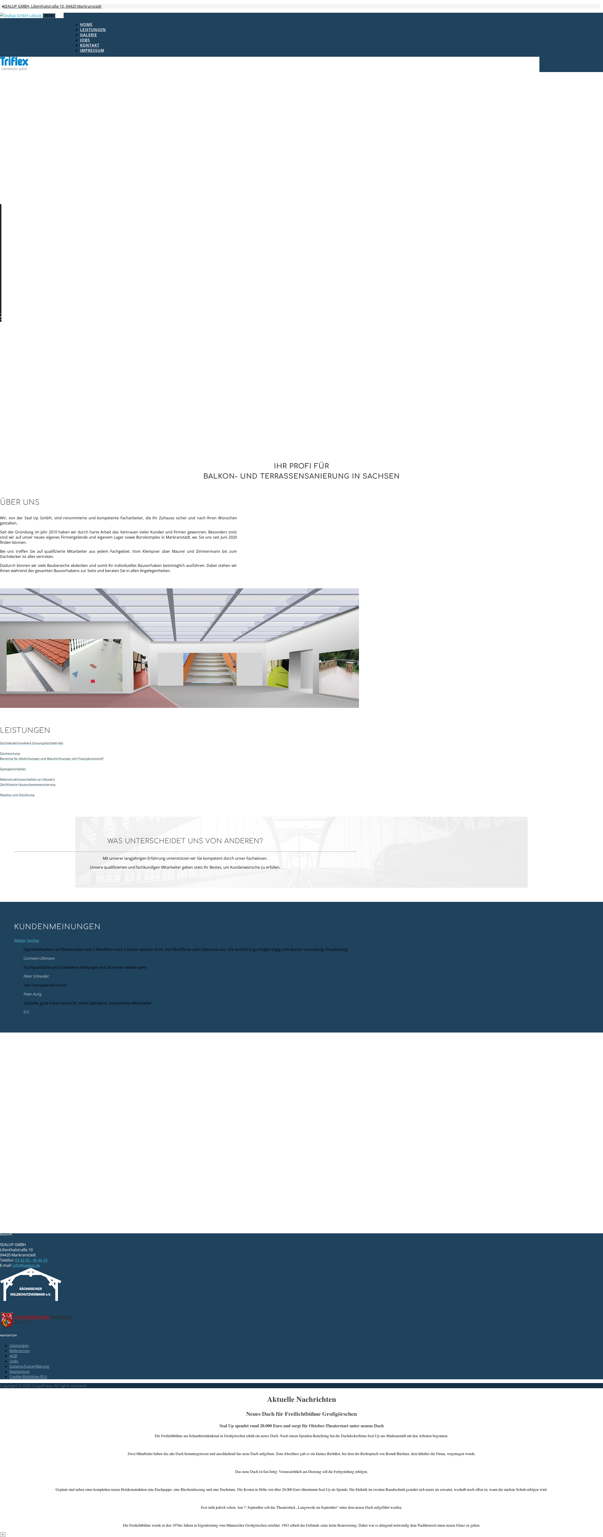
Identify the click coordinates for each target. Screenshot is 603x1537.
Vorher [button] (33, 940)
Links (13, 1361)
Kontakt (89, 45)
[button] (4, 208)
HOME (86, 24)
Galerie (88, 34)
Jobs (85, 40)
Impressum (92, 50)
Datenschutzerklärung (29, 1366)
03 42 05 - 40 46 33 (31, 1260)
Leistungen (93, 29)
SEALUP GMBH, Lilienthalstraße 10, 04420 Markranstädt (52, 6)
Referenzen (19, 1350)
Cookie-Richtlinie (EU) (28, 1376)
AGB (13, 1356)
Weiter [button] (20, 940)
